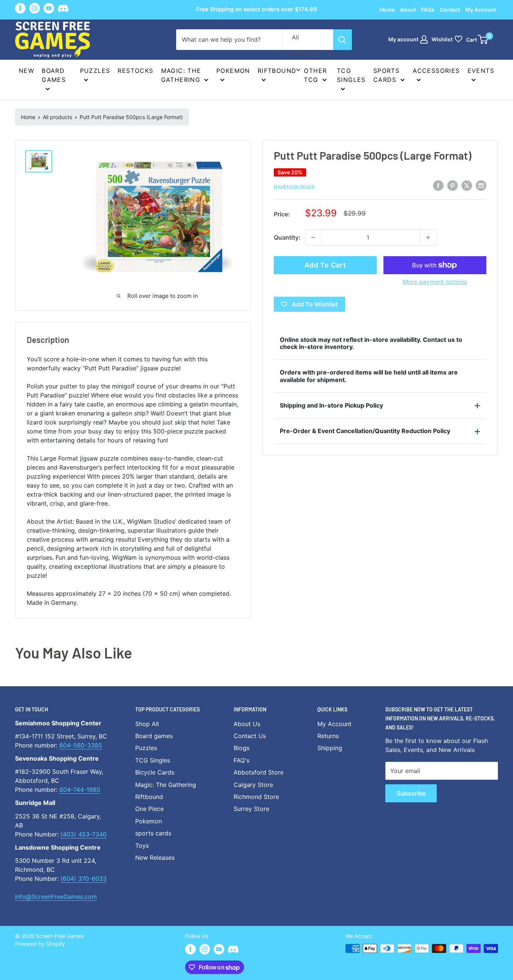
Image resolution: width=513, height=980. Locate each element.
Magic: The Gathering (181, 75)
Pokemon (233, 70)
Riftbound (277, 70)
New (26, 70)
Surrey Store (251, 808)
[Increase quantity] (428, 237)
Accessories (436, 70)
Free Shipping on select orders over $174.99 (256, 9)
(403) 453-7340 (83, 834)
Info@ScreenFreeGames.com (56, 896)
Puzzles (95, 70)
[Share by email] (481, 185)
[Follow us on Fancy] (63, 9)
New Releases (155, 857)
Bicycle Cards (154, 772)
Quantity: (287, 237)
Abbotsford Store (259, 772)
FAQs (428, 9)
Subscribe (411, 793)
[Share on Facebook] (438, 185)
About (408, 9)
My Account (480, 9)
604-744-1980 (79, 789)
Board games (54, 75)
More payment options (435, 281)
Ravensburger (294, 187)
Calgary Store (253, 784)
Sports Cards (386, 75)
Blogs (241, 748)
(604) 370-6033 (83, 878)
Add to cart (325, 265)
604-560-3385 (80, 745)
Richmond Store (256, 796)
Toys (142, 845)
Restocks (135, 70)
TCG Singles (351, 75)
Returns (328, 736)
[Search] (342, 39)
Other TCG (315, 75)
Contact (450, 9)
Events (481, 70)
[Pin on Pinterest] (452, 185)
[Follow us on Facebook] (20, 8)
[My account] (424, 39)
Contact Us (250, 736)
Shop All (147, 724)
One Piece (149, 808)
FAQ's (241, 760)
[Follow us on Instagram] (34, 8)
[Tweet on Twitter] (467, 185)
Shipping (329, 748)
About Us (247, 724)
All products (57, 117)
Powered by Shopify (40, 944)
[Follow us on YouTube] (49, 8)
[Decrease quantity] (313, 237)
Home (387, 9)
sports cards (153, 833)
